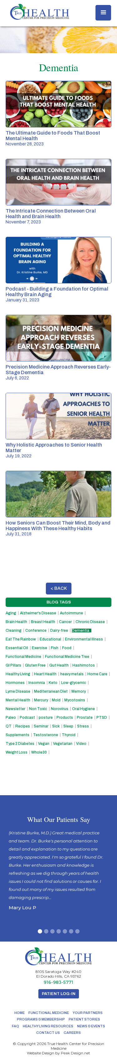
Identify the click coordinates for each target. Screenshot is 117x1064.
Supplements (17, 735)
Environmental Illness (84, 639)
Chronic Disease (90, 622)
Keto (53, 683)
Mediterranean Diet (51, 691)
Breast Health (43, 622)
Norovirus (59, 709)
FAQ (15, 1026)
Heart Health (45, 674)
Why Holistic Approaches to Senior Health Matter (54, 447)
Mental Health (18, 700)
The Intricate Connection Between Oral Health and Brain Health (51, 213)
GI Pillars (13, 665)
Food (66, 648)
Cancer (65, 622)
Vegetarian (62, 743)
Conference (35, 630)
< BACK (59, 588)
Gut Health (59, 665)
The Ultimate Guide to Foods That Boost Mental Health (53, 135)
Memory (78, 691)
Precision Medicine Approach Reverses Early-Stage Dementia (58, 369)
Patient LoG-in (59, 994)
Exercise (39, 648)
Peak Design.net (75, 1053)
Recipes (22, 726)
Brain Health (16, 622)
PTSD (101, 717)
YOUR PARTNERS (88, 1013)
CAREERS (72, 1032)
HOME (19, 1013)
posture (46, 717)
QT (9, 726)
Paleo (11, 717)
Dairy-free (59, 630)
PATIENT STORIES (84, 1019)
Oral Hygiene (83, 709)
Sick (56, 726)
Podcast (27, 717)
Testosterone (45, 735)
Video (81, 743)
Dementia (80, 630)
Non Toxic (38, 709)
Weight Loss (16, 752)
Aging (11, 613)
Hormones (15, 683)
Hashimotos (83, 665)
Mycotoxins (74, 700)
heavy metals (72, 674)
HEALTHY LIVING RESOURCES (48, 1026)
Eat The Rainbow (21, 639)
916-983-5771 (58, 982)
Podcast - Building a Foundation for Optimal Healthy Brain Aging (57, 291)
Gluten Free (35, 665)
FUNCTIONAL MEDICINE (48, 1013)
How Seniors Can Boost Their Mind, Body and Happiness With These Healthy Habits (58, 525)
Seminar (41, 726)
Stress (83, 726)
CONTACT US (48, 1032)
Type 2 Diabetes (20, 743)
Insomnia (36, 683)
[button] (103, 13)
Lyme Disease (18, 691)
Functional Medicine (23, 656)
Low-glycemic (73, 683)
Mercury (41, 700)
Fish (54, 648)
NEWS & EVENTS (91, 1026)
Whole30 (39, 752)
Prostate (85, 717)
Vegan (43, 743)
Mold (56, 700)
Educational (50, 639)
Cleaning (14, 630)
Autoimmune (71, 613)
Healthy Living (18, 674)
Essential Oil (17, 648)
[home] (38, 12)
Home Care (97, 674)
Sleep (68, 726)
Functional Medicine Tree (67, 656)
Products (64, 717)
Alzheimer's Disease (38, 613)
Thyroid (69, 735)
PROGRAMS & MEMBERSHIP (41, 1019)
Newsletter (15, 709)
